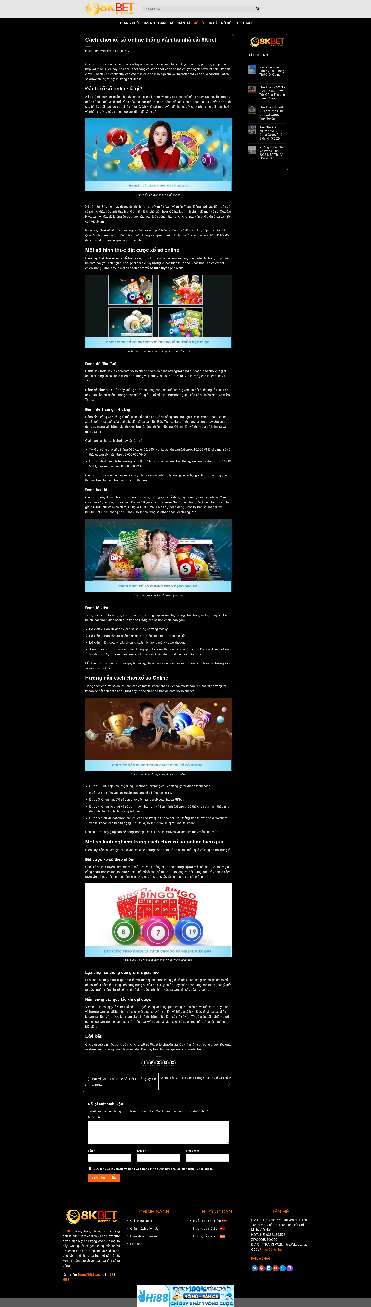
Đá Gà (213, 23)
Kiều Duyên (122, 51)
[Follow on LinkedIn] (268, 1268)
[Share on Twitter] (151, 1063)
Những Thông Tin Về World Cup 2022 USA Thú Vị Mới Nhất (271, 153)
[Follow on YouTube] (275, 1268)
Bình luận (95, 1117)
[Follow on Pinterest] (262, 1268)
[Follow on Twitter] (255, 1268)
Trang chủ (129, 23)
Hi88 (66, 1279)
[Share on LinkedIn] (172, 1063)
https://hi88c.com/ (91, 1274)
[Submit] (257, 9)
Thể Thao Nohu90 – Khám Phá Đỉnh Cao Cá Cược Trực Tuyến (271, 113)
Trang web (193, 1150)
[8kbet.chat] (109, 8)
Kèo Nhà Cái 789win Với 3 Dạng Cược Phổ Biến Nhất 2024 (270, 133)
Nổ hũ (226, 23)
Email (141, 1150)
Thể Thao (243, 23)
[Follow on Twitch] (289, 1268)
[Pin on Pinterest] (165, 1063)
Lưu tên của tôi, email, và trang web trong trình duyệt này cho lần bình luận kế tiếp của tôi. (154, 1168)
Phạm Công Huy (271, 1249)
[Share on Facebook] (144, 1063)
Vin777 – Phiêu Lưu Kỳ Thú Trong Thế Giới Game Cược (271, 73)
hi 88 (109, 1274)
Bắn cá (184, 23)
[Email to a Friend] (158, 1063)
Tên (91, 1150)
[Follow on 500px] (282, 1268)
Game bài (166, 23)
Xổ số (199, 23)
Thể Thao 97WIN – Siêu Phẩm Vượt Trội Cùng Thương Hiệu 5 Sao (272, 93)
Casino (148, 23)
